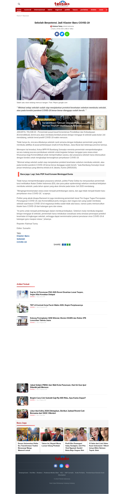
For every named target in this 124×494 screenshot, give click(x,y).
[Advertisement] (62, 267)
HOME (19, 10)
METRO (50, 10)
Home (19, 16)
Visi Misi (32, 473)
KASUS (75, 10)
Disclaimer (62, 475)
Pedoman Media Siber (51, 473)
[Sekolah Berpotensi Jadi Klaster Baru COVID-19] (57, 34)
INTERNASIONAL (39, 10)
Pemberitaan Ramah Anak (95, 473)
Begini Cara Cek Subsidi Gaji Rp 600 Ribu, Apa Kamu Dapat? (58, 398)
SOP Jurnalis (69, 473)
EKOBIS (93, 10)
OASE (101, 10)
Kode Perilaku (80, 473)
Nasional (26, 16)
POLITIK (67, 10)
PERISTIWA (84, 10)
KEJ (61, 473)
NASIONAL (27, 10)
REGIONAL (58, 10)
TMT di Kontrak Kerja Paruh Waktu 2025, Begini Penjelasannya (56, 305)
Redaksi (39, 473)
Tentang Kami (23, 473)
